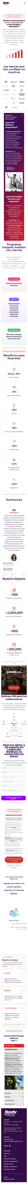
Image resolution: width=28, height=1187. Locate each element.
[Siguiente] (23, 574)
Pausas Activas (8, 1164)
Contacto (6, 1153)
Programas (7, 1151)
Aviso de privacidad (9, 1158)
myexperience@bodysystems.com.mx (13, 1141)
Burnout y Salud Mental (11, 1161)
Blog (5, 1156)
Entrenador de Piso (9, 1169)
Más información (14, 687)
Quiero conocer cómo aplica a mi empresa (14, 859)
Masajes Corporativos (10, 1166)
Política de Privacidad (9, 1179)
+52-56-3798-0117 (8, 1139)
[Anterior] (4, 574)
